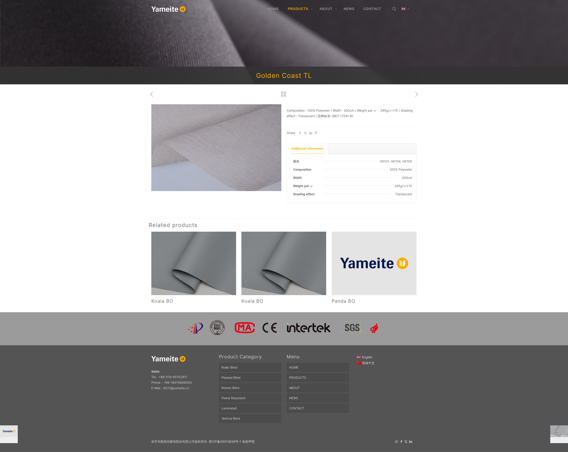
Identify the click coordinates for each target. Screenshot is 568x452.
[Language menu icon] (405, 9)
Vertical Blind (230, 418)
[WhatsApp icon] (396, 441)
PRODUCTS (297, 377)
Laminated (229, 408)
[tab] (307, 149)
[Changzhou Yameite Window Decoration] (168, 9)
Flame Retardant (233, 398)
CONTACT (296, 408)
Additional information (307, 148)
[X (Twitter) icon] (406, 441)
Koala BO (162, 301)
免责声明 (248, 441)
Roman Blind (230, 388)
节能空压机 (305, 441)
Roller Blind (229, 367)
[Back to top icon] (546, 443)
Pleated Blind (231, 377)
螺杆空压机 (321, 441)
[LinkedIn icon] (410, 441)
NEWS (293, 398)
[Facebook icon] (401, 441)
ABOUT (294, 388)
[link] (312, 9)
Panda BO (343, 301)
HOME (293, 367)
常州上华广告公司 (267, 441)
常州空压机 (289, 441)
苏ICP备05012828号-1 (225, 441)
